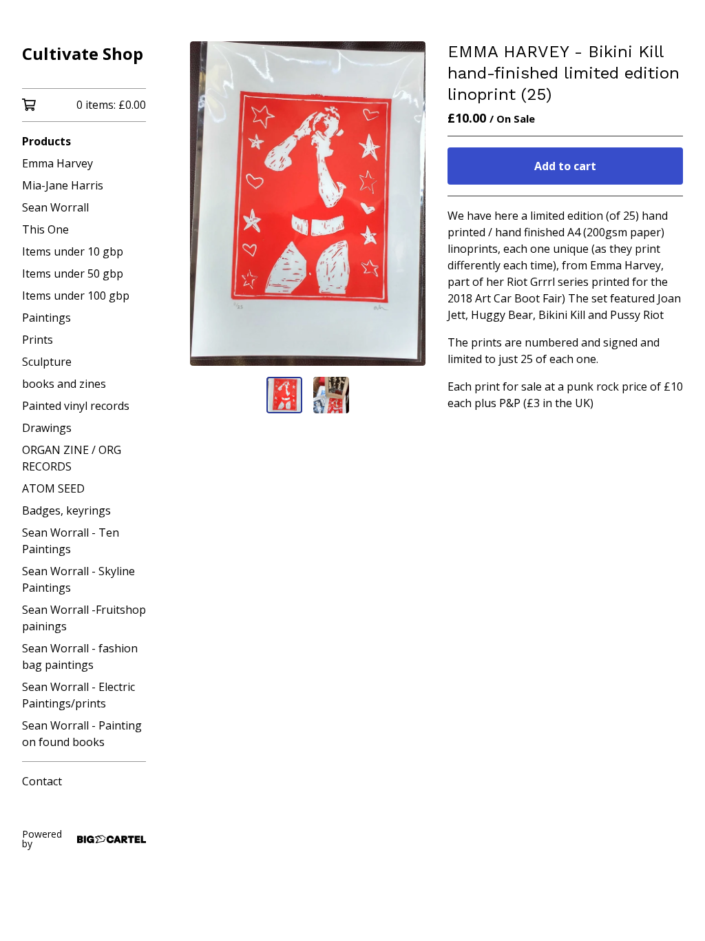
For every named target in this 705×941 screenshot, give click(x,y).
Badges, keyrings (66, 510)
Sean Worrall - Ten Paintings (70, 541)
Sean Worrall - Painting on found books (82, 733)
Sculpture (47, 361)
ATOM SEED (53, 488)
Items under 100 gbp (75, 295)
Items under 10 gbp (72, 251)
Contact (42, 781)
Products (46, 141)
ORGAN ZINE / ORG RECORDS (71, 458)
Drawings (47, 427)
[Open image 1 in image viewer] (307, 203)
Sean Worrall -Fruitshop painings (84, 618)
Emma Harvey (57, 163)
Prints (37, 339)
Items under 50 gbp (72, 273)
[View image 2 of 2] (331, 395)
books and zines (64, 383)
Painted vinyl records (75, 405)
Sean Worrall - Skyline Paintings (78, 579)
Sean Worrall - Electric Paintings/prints (78, 695)
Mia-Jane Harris (62, 185)
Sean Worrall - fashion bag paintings (80, 656)
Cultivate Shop (82, 53)
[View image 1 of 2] (284, 395)
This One (45, 229)
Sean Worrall (55, 207)
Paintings (46, 317)
